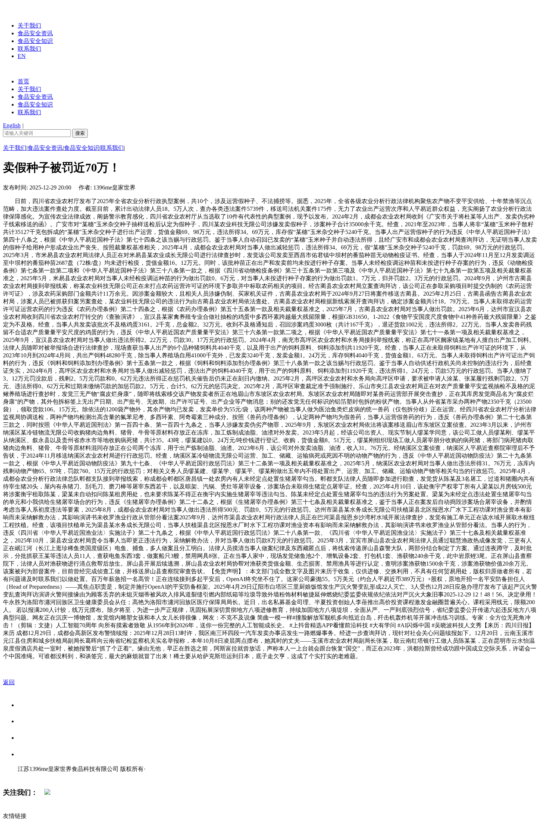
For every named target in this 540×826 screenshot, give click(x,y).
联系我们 (29, 49)
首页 (23, 81)
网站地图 (32, 776)
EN (22, 56)
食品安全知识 (35, 41)
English (12, 125)
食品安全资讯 (35, 33)
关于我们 (29, 25)
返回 (9, 682)
